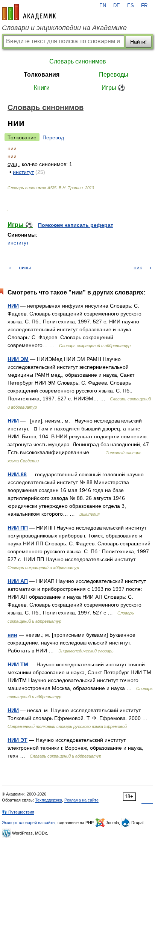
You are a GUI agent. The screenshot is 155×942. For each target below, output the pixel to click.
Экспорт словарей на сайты (28, 822)
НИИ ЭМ (18, 359)
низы (25, 267)
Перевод (53, 137)
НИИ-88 (17, 474)
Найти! (138, 42)
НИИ (13, 306)
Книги (42, 88)
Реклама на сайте (81, 800)
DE (116, 5)
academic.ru (29, 12)
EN (102, 5)
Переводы (113, 74)
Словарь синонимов (77, 61)
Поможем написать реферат (75, 225)
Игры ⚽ (113, 88)
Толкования (41, 74)
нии (12, 635)
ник (138, 267)
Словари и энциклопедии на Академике (64, 28)
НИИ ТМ (18, 664)
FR (144, 5)
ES (130, 5)
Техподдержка (48, 800)
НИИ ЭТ (17, 740)
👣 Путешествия (18, 812)
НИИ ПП (18, 528)
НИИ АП (18, 581)
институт (23, 172)
